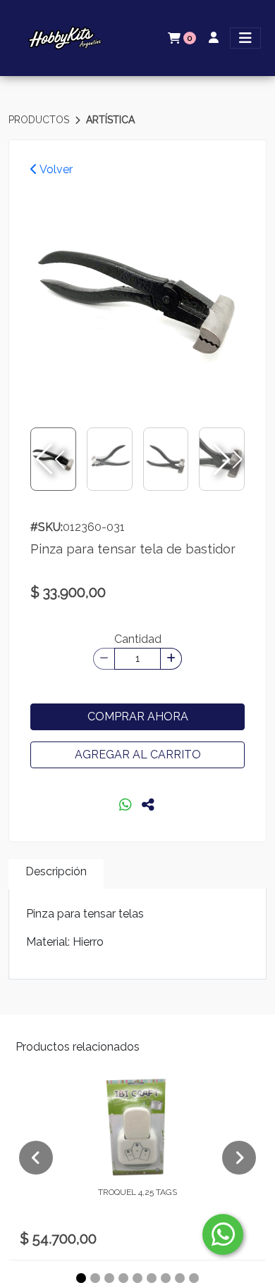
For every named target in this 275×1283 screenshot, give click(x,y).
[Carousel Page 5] (137, 1278)
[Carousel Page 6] (152, 1278)
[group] (137, 297)
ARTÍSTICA (110, 119)
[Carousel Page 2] (95, 1278)
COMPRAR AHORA (137, 716)
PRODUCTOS (40, 119)
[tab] (56, 874)
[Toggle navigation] (245, 38)
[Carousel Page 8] (180, 1278)
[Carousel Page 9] (194, 1278)
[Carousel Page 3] (109, 1278)
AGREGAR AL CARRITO (138, 754)
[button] (226, 459)
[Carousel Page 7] (166, 1278)
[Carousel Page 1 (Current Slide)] (81, 1278)
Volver (55, 169)
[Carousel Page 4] (123, 1278)
